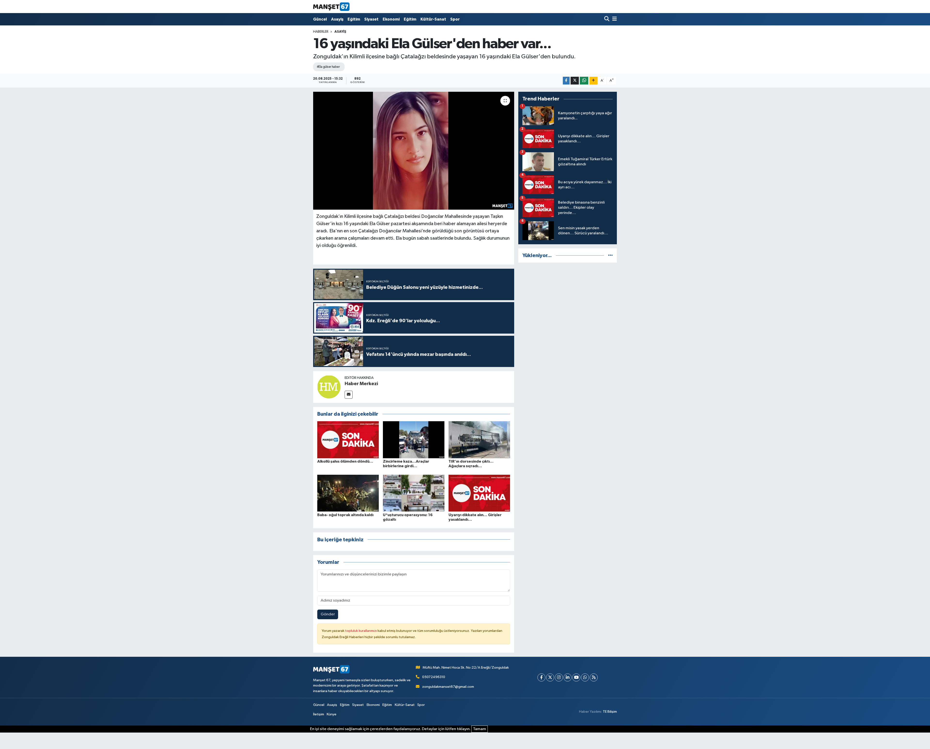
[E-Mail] (349, 395)
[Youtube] (576, 677)
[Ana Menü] (613, 19)
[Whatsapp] (585, 677)
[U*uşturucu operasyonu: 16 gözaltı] (413, 493)
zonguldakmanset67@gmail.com (448, 686)
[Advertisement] (567, 301)
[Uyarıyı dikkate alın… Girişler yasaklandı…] (479, 493)
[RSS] (594, 677)
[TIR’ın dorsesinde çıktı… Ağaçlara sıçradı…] (479, 440)
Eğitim (354, 19)
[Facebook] (541, 677)
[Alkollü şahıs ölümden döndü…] (348, 440)
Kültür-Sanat (433, 19)
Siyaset (371, 19)
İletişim (318, 714)
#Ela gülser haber (328, 67)
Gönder (328, 614)
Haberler (320, 31)
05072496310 (433, 677)
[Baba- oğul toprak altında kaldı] (348, 493)
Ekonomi (391, 19)
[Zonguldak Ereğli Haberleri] (331, 6)
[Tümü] (610, 255)
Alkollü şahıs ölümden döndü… (345, 461)
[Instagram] (559, 677)
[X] (550, 677)
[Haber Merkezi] (329, 387)
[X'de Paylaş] (575, 81)
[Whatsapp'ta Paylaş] (584, 81)
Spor (455, 19)
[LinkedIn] (568, 677)
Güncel (320, 19)
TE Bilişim (610, 711)
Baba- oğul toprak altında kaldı (345, 515)
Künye (331, 714)
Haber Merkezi (361, 383)
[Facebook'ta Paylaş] (566, 81)
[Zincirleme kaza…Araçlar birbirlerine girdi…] (413, 440)
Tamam (479, 729)
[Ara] (607, 19)
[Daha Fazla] (593, 81)
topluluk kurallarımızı (361, 631)
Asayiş (337, 19)
